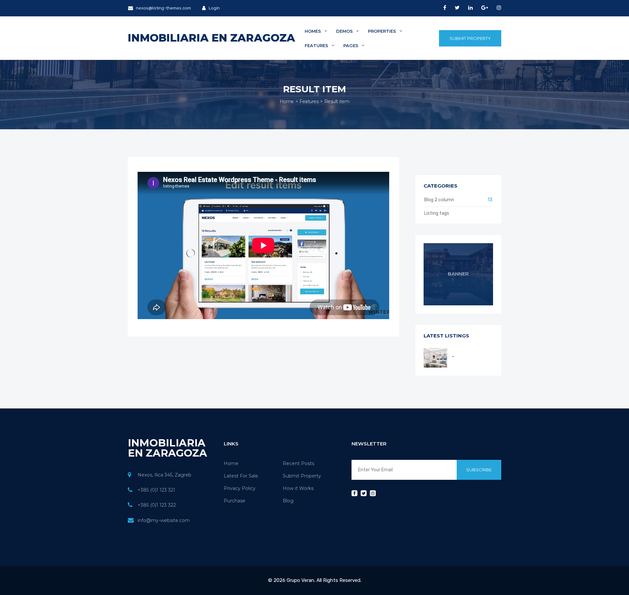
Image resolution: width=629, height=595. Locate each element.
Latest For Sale (241, 476)
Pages (351, 45)
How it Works (298, 488)
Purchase (234, 501)
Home (287, 101)
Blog (288, 501)
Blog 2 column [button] (458, 200)
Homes (313, 31)
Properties (382, 31)
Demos (345, 31)
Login (214, 8)
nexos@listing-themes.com (163, 8)
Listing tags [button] (436, 213)
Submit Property (470, 38)
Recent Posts (298, 463)
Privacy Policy (240, 488)
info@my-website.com (164, 520)
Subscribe (479, 469)
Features (317, 45)
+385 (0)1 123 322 (157, 505)
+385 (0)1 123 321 (156, 490)
